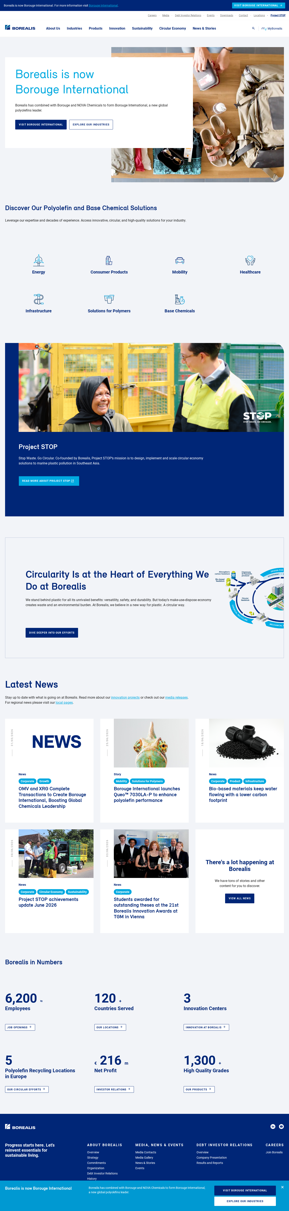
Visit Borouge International (245, 1190)
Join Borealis (274, 1152)
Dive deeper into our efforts (51, 632)
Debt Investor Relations (102, 1173)
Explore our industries (245, 1201)
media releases (176, 697)
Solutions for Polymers (109, 310)
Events (139, 1168)
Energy (38, 272)
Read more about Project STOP (46, 480)
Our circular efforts (24, 1089)
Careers (275, 1145)
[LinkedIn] (272, 1127)
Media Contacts (145, 1152)
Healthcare (250, 272)
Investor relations (111, 1089)
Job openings (17, 1027)
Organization (95, 1168)
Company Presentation (212, 1157)
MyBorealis (275, 28)
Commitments (96, 1163)
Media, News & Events (159, 1145)
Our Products (196, 1089)
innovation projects (125, 697)
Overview (93, 1152)
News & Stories (145, 1163)
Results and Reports (210, 1163)
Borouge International (103, 5)
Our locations (107, 1027)
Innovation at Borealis (204, 1027)
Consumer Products (109, 272)
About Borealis (104, 1145)
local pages (64, 703)
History (92, 1178)
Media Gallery (144, 1157)
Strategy (92, 1157)
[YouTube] (281, 1127)
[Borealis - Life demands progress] (15, 28)
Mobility (179, 272)
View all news (240, 898)
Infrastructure (39, 310)
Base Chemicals (180, 310)
